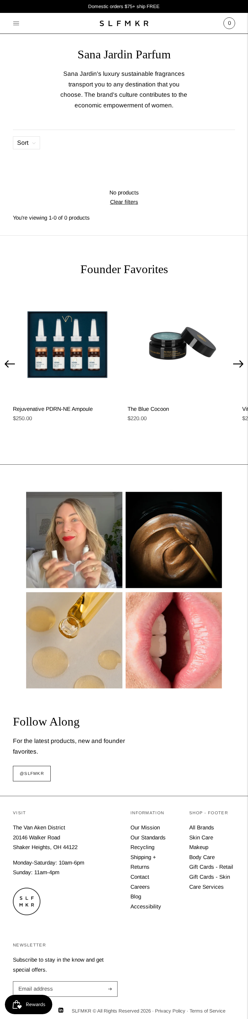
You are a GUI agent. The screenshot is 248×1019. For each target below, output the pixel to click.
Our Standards (148, 838)
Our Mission (145, 828)
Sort (22, 142)
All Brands (201, 828)
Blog (135, 897)
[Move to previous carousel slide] (9, 364)
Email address (34, 982)
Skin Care (201, 838)
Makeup (198, 847)
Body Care (202, 857)
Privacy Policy (170, 1011)
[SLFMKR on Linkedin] (60, 1011)
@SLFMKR (32, 773)
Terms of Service (207, 1011)
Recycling (142, 847)
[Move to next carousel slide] (238, 364)
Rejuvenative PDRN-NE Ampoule (53, 409)
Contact (139, 877)
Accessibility (145, 907)
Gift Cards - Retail (211, 867)
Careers (140, 887)
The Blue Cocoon (148, 409)
